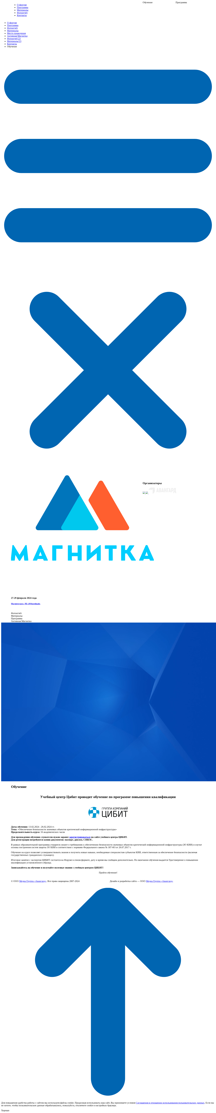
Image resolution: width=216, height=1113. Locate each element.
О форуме (22, 5)
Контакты (22, 15)
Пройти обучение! (108, 872)
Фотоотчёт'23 (14, 38)
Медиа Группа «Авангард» (32, 881)
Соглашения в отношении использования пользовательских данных (170, 1103)
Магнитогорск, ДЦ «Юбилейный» (25, 604)
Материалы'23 (14, 41)
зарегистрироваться (80, 837)
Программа (22, 7)
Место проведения (16, 33)
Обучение (148, 2)
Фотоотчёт (22, 12)
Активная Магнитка (17, 36)
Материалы (22, 10)
